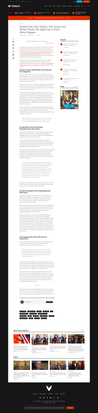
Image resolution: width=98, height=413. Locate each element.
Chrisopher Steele (31, 311)
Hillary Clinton (33, 313)
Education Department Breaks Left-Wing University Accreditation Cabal (58, 373)
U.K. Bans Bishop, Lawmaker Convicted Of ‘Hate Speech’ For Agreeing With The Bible (75, 374)
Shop (62, 86)
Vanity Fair (44, 318)
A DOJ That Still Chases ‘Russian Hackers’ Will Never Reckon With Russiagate (39, 350)
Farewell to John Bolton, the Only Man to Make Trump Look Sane (36, 52)
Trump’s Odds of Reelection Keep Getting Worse (30, 53)
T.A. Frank (37, 318)
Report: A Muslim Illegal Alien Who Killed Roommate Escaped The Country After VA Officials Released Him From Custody (22, 375)
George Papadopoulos (24, 313)
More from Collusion (21, 331)
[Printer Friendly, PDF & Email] (13, 58)
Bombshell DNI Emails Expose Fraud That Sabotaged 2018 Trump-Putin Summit (58, 348)
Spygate (31, 318)
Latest (16, 357)
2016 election (23, 311)
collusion (39, 311)
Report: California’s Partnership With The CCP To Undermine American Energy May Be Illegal (21, 348)
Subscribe (86, 1)
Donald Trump (46, 311)
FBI (51, 311)
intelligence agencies (42, 313)
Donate (80, 1)
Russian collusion (24, 318)
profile (47, 133)
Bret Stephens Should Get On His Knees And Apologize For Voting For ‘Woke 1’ (40, 374)
